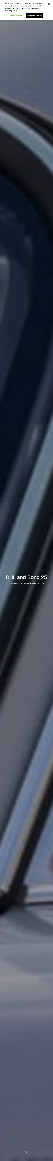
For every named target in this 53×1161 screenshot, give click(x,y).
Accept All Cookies (34, 16)
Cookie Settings (16, 16)
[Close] (49, 4)
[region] (26, 10)
